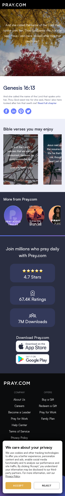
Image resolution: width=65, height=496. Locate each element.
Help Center (19, 425)
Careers (19, 406)
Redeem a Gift (48, 406)
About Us (19, 399)
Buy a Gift (48, 399)
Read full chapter (47, 103)
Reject (46, 485)
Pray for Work (19, 418)
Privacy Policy (19, 437)
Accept (18, 485)
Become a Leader (19, 412)
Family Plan (48, 418)
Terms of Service (19, 431)
